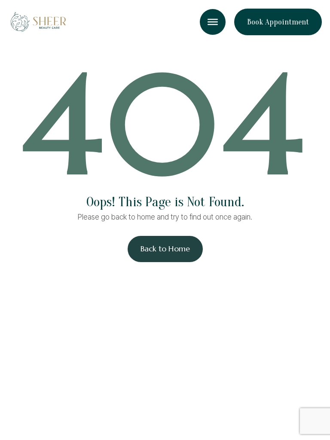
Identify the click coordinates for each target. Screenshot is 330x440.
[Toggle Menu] (213, 22)
